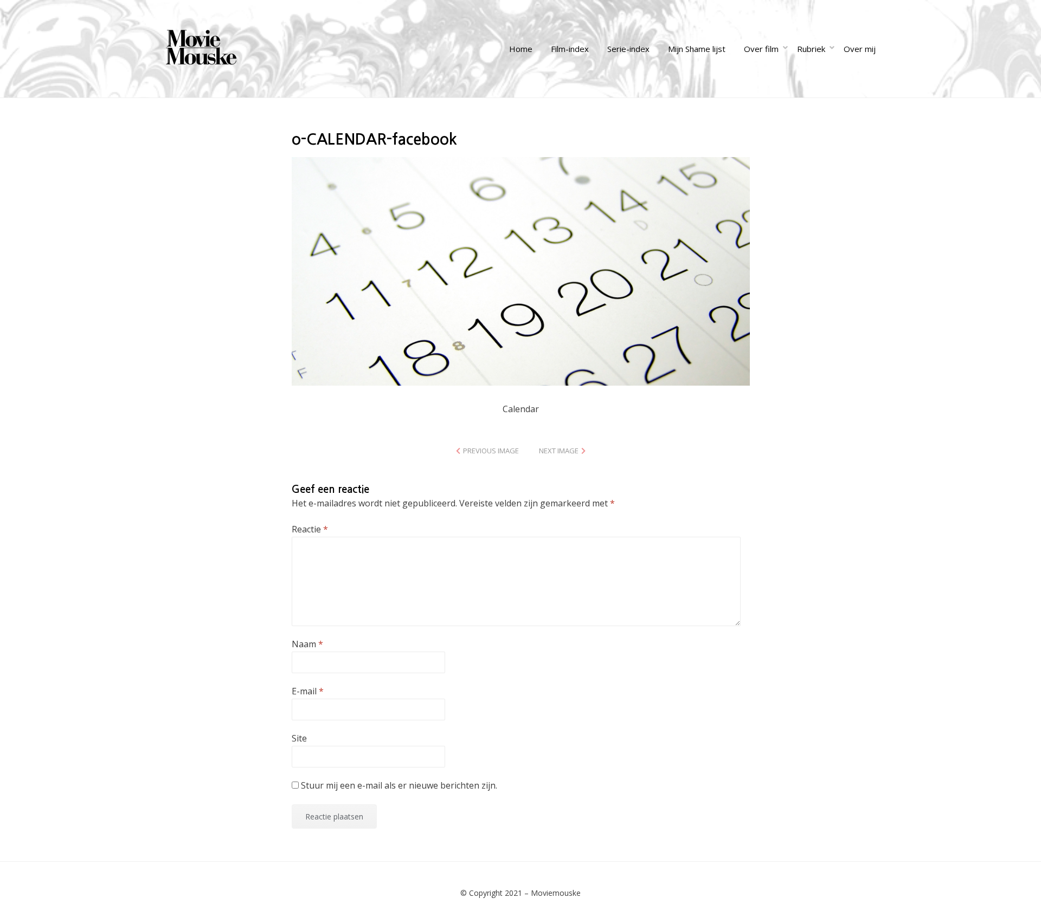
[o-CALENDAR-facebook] (521, 270)
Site (299, 738)
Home (520, 48)
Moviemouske (556, 893)
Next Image (559, 451)
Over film (761, 48)
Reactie (310, 529)
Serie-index (628, 48)
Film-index (570, 48)
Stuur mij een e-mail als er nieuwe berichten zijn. (399, 785)
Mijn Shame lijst (696, 48)
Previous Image (491, 451)
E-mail (308, 691)
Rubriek (811, 48)
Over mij (860, 48)
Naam (307, 644)
